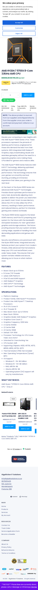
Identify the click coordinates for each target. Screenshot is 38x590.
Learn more (27, 83)
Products (10, 436)
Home (4, 436)
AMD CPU (23, 106)
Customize (19, 28)
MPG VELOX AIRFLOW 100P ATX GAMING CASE (24, 416)
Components (21, 108)
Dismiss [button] (34, 587)
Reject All (19, 34)
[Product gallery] (19, 49)
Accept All (19, 23)
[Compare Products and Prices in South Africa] (19, 459)
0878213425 (6, 481)
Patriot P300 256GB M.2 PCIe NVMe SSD (9, 415)
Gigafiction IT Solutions (11, 474)
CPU (12, 110)
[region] (19, 19)
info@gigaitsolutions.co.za (12, 478)
